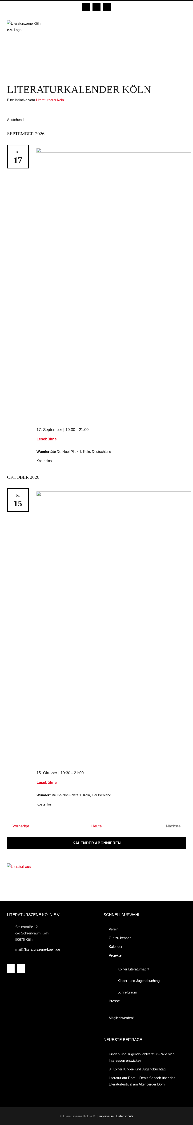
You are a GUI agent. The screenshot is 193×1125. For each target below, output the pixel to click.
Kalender (115, 947)
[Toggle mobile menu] (184, 22)
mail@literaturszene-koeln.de (37, 949)
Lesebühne (46, 439)
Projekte (115, 955)
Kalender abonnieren (96, 843)
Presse (114, 1001)
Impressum (106, 1116)
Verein (113, 929)
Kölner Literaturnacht (133, 969)
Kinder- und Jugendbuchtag (138, 981)
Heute (96, 826)
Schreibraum (127, 992)
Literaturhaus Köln (50, 100)
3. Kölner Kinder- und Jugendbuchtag (137, 1069)
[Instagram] (21, 968)
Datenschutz (124, 1116)
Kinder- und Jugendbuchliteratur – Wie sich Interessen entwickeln (141, 1057)
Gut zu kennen (120, 938)
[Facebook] (11, 968)
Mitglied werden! (121, 1018)
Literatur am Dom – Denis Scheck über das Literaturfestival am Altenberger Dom (142, 1081)
